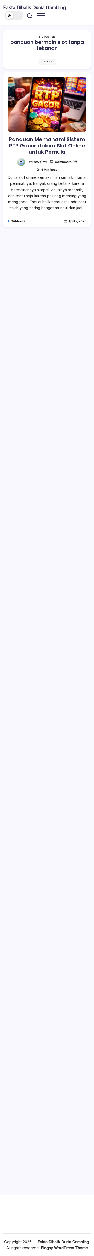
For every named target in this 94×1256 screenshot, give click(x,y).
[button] (14, 15)
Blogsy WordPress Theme (64, 1247)
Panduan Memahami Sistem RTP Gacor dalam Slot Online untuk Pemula (47, 146)
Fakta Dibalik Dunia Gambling (34, 7)
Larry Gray (39, 162)
